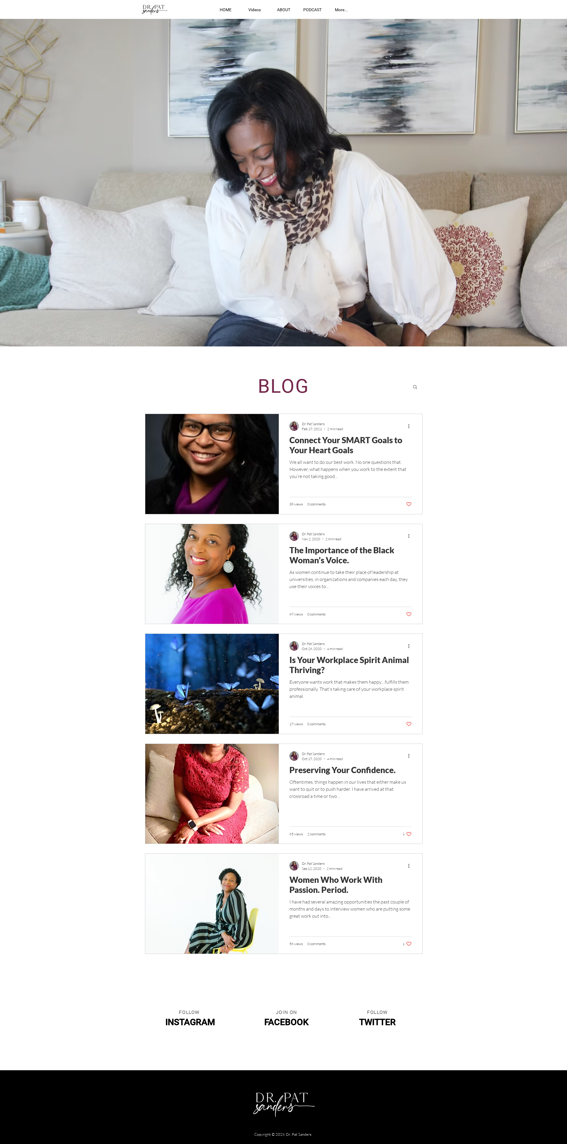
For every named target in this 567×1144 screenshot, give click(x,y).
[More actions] (410, 426)
